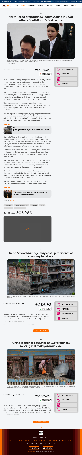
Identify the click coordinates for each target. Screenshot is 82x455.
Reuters (12, 200)
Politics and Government (21, 205)
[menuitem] (16, 6)
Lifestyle (41, 5)
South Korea (8, 205)
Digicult (58, 5)
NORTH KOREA (8, 208)
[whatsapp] (44, 70)
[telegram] (42, 70)
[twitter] (39, 70)
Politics (42, 205)
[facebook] (36, 70)
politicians (34, 205)
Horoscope (50, 5)
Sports (66, 5)
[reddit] (47, 70)
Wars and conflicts (20, 208)
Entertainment (31, 5)
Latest (16, 5)
